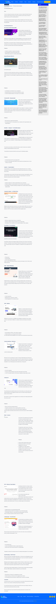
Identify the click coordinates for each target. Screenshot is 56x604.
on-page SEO (12, 120)
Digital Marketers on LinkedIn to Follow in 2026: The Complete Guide (43, 41)
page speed (15, 509)
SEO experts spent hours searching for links (26, 130)
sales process (16, 298)
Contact (24, 596)
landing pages (12, 533)
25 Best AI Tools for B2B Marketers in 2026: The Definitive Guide (42, 49)
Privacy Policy (36, 596)
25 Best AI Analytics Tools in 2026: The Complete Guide (43, 72)
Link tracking (7, 577)
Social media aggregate (9, 259)
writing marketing (11, 371)
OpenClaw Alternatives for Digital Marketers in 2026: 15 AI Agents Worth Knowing (43, 33)
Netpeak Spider (27, 102)
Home (12, 1)
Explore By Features (40, 1)
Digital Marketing (7, 4)
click (11, 162)
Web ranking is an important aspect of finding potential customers (15, 42)
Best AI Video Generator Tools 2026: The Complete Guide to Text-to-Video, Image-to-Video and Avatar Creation (43, 83)
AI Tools (16, 1)
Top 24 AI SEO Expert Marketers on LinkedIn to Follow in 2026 (43, 37)
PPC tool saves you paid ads (13, 208)
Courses (29, 1)
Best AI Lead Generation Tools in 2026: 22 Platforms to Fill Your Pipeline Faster (43, 58)
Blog (21, 596)
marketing (15, 185)
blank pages (24, 357)
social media (19, 168)
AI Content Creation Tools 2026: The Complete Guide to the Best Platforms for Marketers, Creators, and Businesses (43, 106)
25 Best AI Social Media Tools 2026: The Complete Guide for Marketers (43, 95)
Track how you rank (7, 72)
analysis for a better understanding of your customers (17, 182)
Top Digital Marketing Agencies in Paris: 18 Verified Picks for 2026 (42, 19)
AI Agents (21, 1)
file (18, 159)
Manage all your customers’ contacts (11, 297)
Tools (25, 1)
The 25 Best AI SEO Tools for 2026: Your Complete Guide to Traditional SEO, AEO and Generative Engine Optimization (43, 100)
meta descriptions (22, 109)
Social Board (21, 233)
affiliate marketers (23, 523)
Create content (21, 442)
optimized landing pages (20, 512)
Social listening (7, 258)
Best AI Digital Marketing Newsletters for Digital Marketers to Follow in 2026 (43, 29)
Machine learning (8, 510)
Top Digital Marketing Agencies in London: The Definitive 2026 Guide (42, 15)
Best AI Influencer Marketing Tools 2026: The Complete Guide (43, 76)
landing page (13, 361)
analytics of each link (18, 567)
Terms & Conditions (30, 596)
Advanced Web (17, 45)
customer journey (26, 184)
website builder (25, 308)
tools (28, 19)
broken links (22, 221)
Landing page (20, 498)
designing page (27, 314)
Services (34, 1)
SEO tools (20, 196)
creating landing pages (27, 526)
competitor (15, 39)
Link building (7, 90)
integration (8, 52)
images (17, 241)
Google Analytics (7, 174)
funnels (13, 531)
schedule (25, 447)
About (19, 596)
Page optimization (8, 92)
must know (7, 585)
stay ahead (26, 30)
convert (29, 206)
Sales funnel (7, 547)
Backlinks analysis (25, 151)
